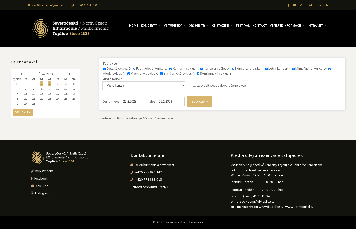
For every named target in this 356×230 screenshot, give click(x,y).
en (321, 5)
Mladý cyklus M (114, 73)
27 (25, 103)
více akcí (21, 112)
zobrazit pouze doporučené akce (221, 85)
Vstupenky (173, 25)
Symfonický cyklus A (179, 73)
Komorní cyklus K (185, 68)
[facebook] (289, 5)
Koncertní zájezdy (216, 68)
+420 (148, 172)
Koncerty (149, 25)
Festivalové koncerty (152, 68)
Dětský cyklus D (119, 68)
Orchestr (197, 25)
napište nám (44, 171)
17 (57, 94)
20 (25, 98)
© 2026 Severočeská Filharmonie (178, 222)
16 (49, 94)
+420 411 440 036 (87, 5)
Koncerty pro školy (249, 68)
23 (49, 98)
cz (315, 5)
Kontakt (260, 25)
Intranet (315, 25)
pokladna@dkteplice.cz (258, 201)
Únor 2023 (45, 74)
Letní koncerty (279, 68)
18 (65, 94)
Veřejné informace (285, 25)
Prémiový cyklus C (144, 73)
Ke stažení (220, 25)
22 (41, 98)
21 (33, 98)
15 (41, 94)
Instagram (42, 193)
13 (25, 94)
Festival (243, 25)
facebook (40, 178)
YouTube (41, 186)
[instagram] (301, 5)
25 (65, 98)
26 (73, 98)
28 (33, 103)
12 (73, 89)
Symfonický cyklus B (216, 73)
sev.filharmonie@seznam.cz (50, 5)
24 (57, 98)
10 (57, 89)
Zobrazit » (199, 101)
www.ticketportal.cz (299, 207)
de (326, 5)
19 (73, 94)
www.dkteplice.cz (271, 207)
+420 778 (148, 179)
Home (133, 25)
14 (33, 94)
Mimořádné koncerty (311, 68)
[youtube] (295, 5)
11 (65, 89)
